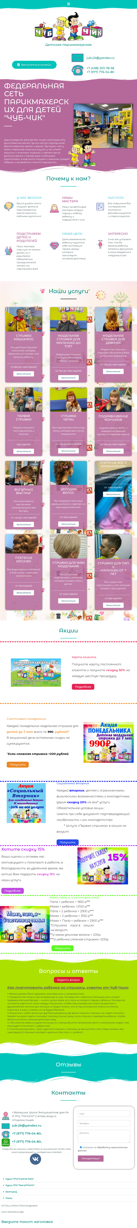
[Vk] (35, 1159)
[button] (68, 3)
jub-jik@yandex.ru (101, 58)
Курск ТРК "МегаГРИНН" (20, 1185)
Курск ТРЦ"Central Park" (19, 1179)
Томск (8, 1198)
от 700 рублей (23, 586)
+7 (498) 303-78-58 (100, 68)
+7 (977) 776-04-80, (27, 1133)
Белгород (11, 1191)
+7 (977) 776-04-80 (100, 72)
